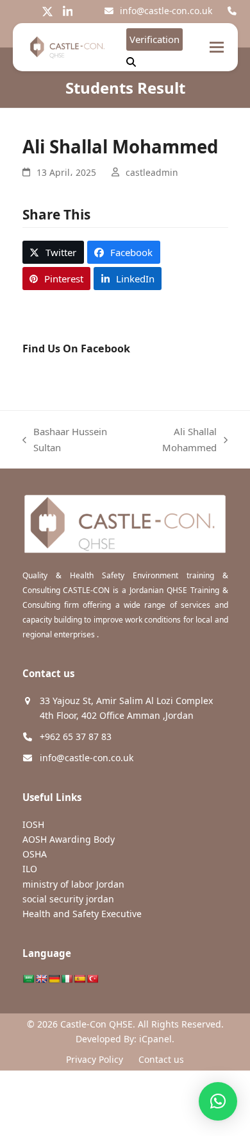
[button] (217, 47)
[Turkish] (92, 979)
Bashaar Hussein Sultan (64, 440)
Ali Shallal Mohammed (175, 440)
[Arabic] (28, 979)
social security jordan (68, 899)
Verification (154, 39)
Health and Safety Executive (82, 914)
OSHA (34, 854)
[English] (41, 979)
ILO (29, 869)
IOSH (33, 824)
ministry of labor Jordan (73, 884)
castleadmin (152, 172)
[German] (54, 979)
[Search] (131, 62)
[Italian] (66, 979)
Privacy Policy (94, 1059)
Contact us (161, 1059)
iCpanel (155, 1039)
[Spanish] (79, 979)
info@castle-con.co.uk (166, 10)
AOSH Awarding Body (68, 839)
